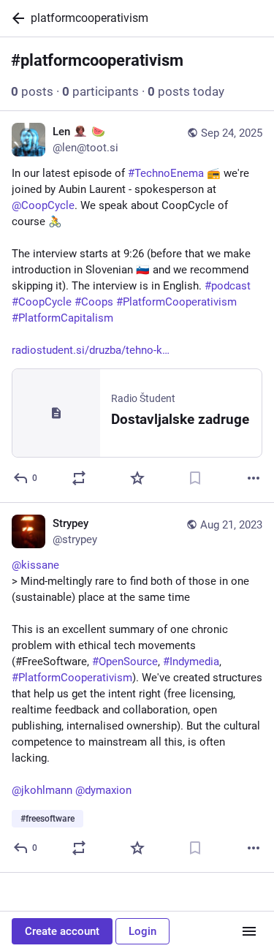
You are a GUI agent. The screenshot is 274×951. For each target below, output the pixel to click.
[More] (253, 478)
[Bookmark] (195, 478)
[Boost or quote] (79, 478)
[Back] (15, 18)
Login (142, 931)
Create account (62, 931)
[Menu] (249, 931)
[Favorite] (137, 478)
